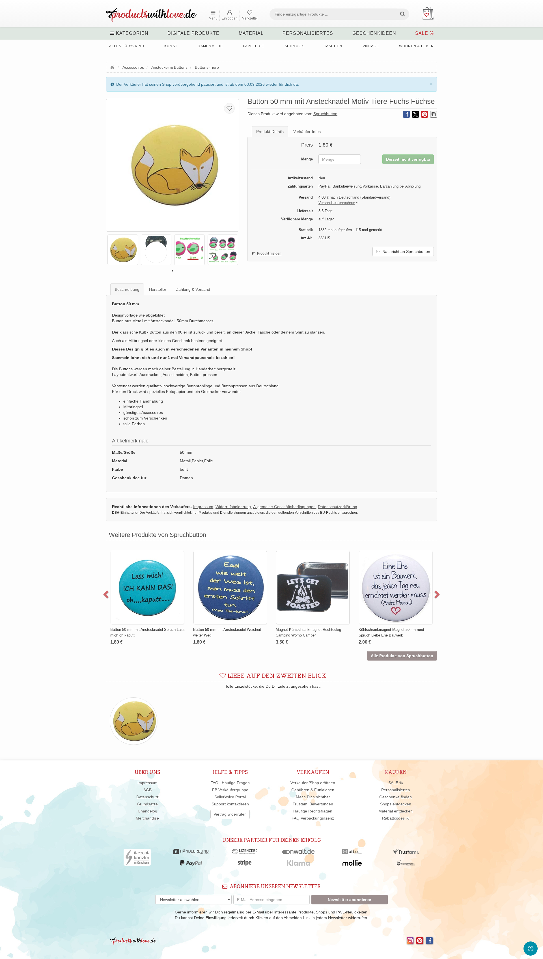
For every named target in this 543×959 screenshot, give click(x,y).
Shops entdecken (395, 804)
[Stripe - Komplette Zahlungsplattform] (244, 864)
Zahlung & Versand (193, 289)
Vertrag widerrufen (230, 814)
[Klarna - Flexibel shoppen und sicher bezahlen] (298, 864)
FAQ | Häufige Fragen (230, 782)
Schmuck (294, 46)
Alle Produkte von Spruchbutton (402, 655)
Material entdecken (395, 811)
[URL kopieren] (433, 114)
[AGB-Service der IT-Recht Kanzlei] (137, 858)
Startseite (113, 66)
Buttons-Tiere (207, 67)
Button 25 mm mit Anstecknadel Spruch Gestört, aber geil (296, 564)
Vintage (371, 46)
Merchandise (147, 818)
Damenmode (210, 46)
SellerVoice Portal (230, 797)
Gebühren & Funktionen (312, 790)
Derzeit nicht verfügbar (408, 159)
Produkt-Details (270, 131)
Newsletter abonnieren (349, 899)
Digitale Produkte (193, 33)
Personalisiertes (308, 33)
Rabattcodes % (395, 818)
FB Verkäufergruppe (230, 790)
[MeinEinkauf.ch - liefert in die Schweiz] (406, 864)
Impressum (147, 782)
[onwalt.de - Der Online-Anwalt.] (298, 853)
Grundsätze (147, 804)
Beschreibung (127, 289)
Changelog (147, 811)
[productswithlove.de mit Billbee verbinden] (352, 853)
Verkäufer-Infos (307, 131)
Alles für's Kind (126, 46)
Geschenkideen (374, 33)
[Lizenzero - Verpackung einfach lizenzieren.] (244, 853)
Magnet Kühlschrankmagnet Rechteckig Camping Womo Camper (130, 632)
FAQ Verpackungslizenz (313, 818)
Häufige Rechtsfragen (312, 811)
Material (251, 33)
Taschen (333, 46)
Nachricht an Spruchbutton (405, 251)
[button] (336, 203)
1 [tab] (172, 271)
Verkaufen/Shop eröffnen (312, 782)
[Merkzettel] (229, 108)
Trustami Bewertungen (313, 804)
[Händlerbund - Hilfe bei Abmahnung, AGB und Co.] (190, 853)
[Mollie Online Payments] (352, 864)
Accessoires (133, 67)
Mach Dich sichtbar (313, 797)
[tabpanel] (122, 250)
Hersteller (157, 289)
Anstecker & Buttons (169, 67)
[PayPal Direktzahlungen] (191, 864)
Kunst (170, 46)
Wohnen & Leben (416, 46)
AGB (147, 790)
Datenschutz (147, 797)
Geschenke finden (395, 797)
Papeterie (253, 46)
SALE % (424, 33)
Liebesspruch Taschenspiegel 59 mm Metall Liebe (382, 564)
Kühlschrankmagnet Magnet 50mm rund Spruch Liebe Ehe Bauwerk (213, 632)
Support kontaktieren (230, 804)
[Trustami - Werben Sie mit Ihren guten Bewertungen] (406, 853)
